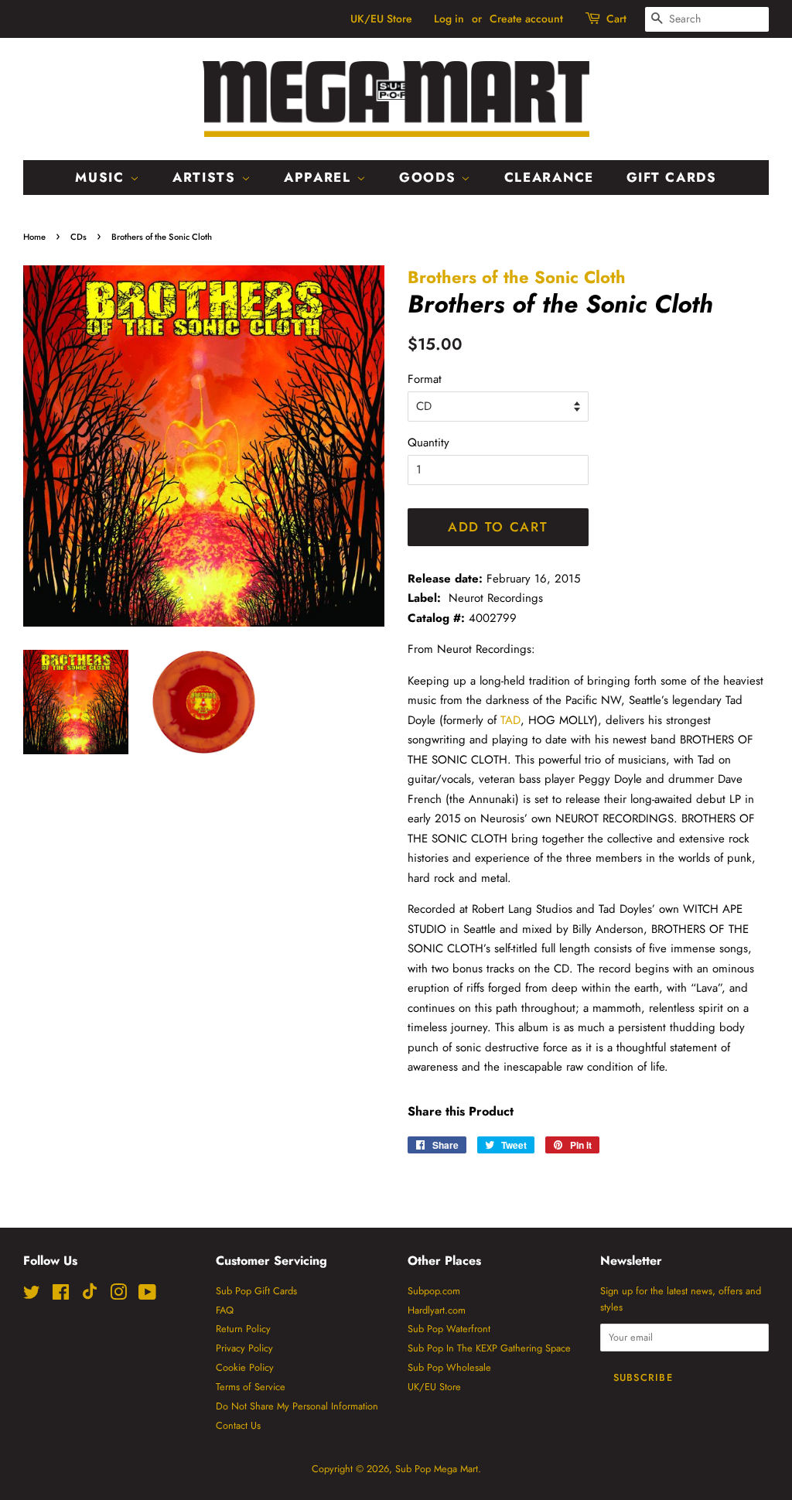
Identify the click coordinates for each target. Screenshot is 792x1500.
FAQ (225, 1310)
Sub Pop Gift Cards (256, 1290)
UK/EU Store (381, 18)
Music (102, 177)
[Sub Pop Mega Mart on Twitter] (31, 1295)
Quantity (428, 442)
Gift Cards (671, 177)
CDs (78, 237)
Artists (206, 177)
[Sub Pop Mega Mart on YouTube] (147, 1295)
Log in (449, 18)
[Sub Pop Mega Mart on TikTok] (89, 1296)
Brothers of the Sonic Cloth (517, 277)
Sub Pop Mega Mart (436, 1468)
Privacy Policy (244, 1348)
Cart (616, 18)
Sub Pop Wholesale (449, 1367)
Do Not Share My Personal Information (297, 1406)
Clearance (549, 177)
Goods (430, 177)
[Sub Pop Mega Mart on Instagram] (118, 1295)
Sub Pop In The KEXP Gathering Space (489, 1348)
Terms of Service (250, 1386)
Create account (526, 18)
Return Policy (243, 1328)
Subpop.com (434, 1290)
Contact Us (238, 1425)
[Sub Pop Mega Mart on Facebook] (61, 1295)
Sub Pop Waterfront (449, 1328)
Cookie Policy (245, 1367)
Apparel (320, 177)
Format (425, 379)
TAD (510, 720)
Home (34, 237)
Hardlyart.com (437, 1310)
